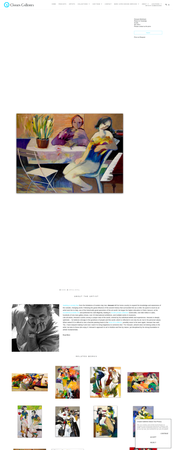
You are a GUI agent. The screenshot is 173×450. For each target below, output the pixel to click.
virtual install (74, 290)
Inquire (148, 32)
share (63, 290)
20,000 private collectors (119, 313)
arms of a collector (115, 322)
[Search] (166, 4)
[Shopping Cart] (168, 5)
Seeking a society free (71, 305)
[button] (84, 4)
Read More (66, 335)
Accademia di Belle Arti (71, 313)
